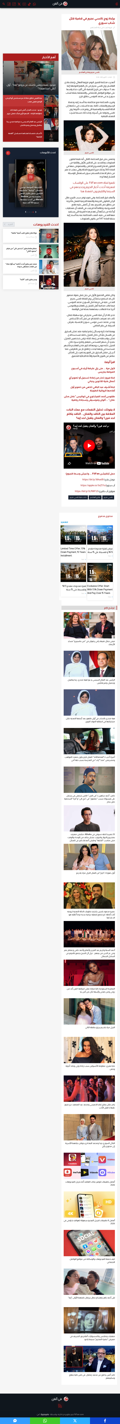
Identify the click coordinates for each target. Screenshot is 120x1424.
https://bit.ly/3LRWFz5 (86, 491)
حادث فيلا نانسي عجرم (78, 497)
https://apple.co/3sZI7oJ (93, 485)
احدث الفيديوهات (33, 224)
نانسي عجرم (108, 497)
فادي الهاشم (95, 497)
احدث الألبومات (48, 152)
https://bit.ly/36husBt (93, 479)
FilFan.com (79, 1414)
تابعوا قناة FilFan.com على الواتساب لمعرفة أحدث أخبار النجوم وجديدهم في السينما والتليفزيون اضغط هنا (92, 187)
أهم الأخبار (49, 57)
